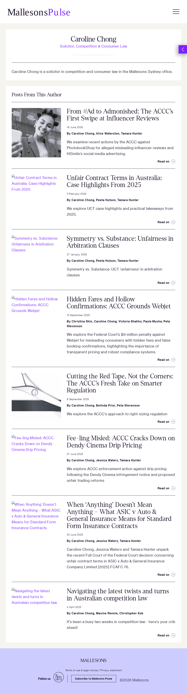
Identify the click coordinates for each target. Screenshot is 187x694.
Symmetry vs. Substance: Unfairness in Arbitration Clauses (120, 242)
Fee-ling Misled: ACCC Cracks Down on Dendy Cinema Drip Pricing (121, 442)
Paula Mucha (152, 321)
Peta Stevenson (128, 405)
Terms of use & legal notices (81, 670)
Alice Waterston (107, 133)
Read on (163, 161)
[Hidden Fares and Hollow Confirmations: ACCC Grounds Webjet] (36, 320)
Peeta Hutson (106, 200)
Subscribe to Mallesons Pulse (93, 678)
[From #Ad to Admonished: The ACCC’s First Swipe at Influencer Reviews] (36, 132)
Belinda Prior (105, 405)
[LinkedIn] (59, 677)
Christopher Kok (131, 613)
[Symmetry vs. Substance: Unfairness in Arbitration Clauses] (36, 260)
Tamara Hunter (131, 133)
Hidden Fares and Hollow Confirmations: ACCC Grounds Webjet (119, 303)
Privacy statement (111, 670)
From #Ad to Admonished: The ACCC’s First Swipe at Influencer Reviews (120, 115)
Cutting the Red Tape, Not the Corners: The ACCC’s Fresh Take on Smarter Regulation (120, 383)
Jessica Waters (107, 460)
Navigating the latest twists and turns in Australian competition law (118, 595)
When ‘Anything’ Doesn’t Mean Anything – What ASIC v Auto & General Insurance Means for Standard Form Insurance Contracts (119, 515)
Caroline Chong (83, 133)
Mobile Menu (176, 12)
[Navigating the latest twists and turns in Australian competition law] (36, 612)
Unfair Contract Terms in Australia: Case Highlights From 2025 (114, 181)
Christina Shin (82, 321)
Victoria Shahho (130, 321)
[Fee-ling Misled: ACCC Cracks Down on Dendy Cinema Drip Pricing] (36, 459)
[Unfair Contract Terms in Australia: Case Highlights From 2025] (36, 199)
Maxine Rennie (107, 613)
